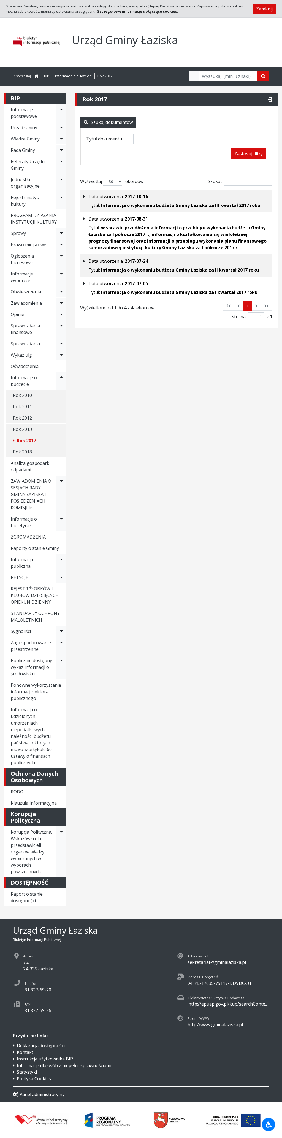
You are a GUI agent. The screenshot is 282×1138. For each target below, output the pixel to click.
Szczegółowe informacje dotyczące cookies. (137, 11)
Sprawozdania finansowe (25, 329)
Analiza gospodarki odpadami (30, 466)
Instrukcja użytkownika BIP (45, 1059)
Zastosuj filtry (248, 154)
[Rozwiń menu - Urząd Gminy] (61, 127)
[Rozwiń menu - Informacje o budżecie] (61, 381)
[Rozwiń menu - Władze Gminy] (61, 138)
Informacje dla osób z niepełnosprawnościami (64, 1065)
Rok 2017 (104, 75)
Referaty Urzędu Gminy (28, 164)
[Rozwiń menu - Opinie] (61, 314)
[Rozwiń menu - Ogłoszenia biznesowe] (61, 259)
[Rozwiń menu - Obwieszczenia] (61, 291)
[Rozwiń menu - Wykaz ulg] (61, 354)
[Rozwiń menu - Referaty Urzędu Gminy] (61, 165)
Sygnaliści (21, 631)
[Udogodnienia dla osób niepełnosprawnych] (268, 1124)
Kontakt (25, 1052)
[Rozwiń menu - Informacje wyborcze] (61, 277)
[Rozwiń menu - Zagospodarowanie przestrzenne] (61, 646)
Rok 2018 (22, 452)
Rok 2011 (22, 407)
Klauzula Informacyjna (34, 803)
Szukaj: (215, 181)
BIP (46, 75)
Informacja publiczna (22, 562)
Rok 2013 (22, 429)
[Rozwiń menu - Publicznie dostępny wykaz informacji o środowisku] (61, 667)
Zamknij (264, 9)
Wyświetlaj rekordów (111, 181)
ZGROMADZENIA (28, 537)
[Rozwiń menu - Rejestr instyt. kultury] (61, 200)
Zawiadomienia (26, 303)
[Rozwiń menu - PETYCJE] (61, 577)
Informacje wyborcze (22, 277)
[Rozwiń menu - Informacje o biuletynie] (61, 522)
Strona (239, 317)
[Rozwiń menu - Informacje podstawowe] (61, 113)
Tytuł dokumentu (104, 139)
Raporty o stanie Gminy (35, 548)
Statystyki (27, 1072)
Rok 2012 (22, 418)
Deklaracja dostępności (41, 1045)
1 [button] (247, 305)
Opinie (17, 314)
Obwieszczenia (26, 292)
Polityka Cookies (34, 1079)
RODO (17, 792)
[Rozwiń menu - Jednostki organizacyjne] (61, 183)
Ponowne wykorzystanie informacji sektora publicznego (36, 691)
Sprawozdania (25, 344)
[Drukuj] (270, 99)
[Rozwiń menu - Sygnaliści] (61, 631)
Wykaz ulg (21, 355)
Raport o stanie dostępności (27, 897)
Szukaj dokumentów (112, 122)
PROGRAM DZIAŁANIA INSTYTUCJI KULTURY (34, 218)
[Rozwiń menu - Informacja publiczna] (61, 563)
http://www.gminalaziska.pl (215, 1025)
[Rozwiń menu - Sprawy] (61, 233)
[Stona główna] (36, 75)
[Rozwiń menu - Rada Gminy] (61, 150)
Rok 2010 (22, 395)
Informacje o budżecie (73, 75)
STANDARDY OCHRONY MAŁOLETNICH (35, 616)
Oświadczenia (25, 366)
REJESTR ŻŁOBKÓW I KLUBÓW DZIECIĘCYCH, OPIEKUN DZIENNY (35, 595)
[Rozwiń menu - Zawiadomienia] (61, 303)
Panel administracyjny (42, 1094)
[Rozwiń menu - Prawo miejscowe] (61, 244)
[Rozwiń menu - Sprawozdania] (61, 343)
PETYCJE (19, 577)
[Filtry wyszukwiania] (194, 76)
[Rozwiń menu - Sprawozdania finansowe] (61, 329)
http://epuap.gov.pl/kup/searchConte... (228, 1004)
